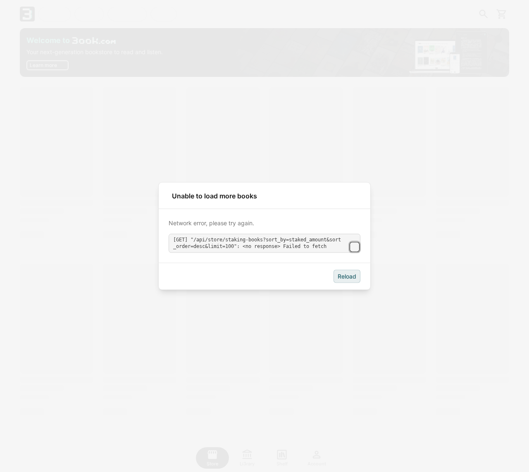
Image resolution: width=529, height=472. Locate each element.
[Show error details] (355, 247)
